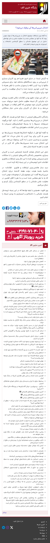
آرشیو (43, 522)
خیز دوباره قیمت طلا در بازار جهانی (32, 373)
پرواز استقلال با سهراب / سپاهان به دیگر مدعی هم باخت (25, 476)
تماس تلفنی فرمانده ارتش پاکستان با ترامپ (29, 281)
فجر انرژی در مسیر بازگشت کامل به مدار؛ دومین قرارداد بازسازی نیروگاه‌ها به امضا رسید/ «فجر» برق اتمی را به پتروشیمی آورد (23, 307)
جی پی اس (43, 203)
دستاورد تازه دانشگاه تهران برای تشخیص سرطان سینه (26, 412)
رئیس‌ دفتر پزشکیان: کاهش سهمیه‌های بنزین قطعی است (25, 298)
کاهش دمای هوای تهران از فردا (33, 261)
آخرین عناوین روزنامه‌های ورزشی (33, 395)
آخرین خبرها (41, 525)
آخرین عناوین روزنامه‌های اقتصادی (32, 392)
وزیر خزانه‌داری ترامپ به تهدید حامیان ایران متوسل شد (25, 421)
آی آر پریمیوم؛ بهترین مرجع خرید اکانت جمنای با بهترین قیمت (23, 341)
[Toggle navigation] (5, 21)
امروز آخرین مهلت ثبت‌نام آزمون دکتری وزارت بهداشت (26, 367)
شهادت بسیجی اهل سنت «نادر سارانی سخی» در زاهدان (25, 270)
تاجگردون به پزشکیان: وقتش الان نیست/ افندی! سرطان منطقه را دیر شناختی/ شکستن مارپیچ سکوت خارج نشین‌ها (23, 499)
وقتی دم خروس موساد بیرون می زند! (31, 429)
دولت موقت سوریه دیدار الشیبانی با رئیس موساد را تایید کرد (24, 415)
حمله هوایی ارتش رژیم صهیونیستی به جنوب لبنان (27, 406)
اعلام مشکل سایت (39, 539)
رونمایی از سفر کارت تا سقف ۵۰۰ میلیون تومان (28, 303)
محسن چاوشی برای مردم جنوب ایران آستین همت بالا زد (25, 409)
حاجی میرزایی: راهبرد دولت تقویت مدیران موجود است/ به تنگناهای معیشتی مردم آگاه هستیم (23, 425)
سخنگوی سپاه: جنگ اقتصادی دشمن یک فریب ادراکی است (24, 503)
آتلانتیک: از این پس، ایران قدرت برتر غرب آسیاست (27, 479)
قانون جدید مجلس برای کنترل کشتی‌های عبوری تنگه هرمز (25, 301)
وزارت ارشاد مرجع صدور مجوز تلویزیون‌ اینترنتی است (26, 465)
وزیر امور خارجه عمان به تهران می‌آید (31, 364)
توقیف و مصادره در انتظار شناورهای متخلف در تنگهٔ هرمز (25, 437)
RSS (43, 536)
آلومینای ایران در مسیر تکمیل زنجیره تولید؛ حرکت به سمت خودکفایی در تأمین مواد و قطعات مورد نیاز (23, 326)
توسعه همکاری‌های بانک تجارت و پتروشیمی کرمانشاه (26, 456)
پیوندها (42, 533)
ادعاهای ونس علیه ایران (35, 353)
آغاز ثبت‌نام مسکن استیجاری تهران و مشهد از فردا (27, 278)
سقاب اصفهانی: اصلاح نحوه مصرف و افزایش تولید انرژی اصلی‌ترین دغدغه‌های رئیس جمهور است (23, 488)
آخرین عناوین (37, 245)
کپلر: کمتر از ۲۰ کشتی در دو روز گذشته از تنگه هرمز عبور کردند (23, 350)
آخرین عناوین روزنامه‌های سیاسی (32, 398)
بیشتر (4, 512)
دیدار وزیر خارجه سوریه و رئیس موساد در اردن (28, 473)
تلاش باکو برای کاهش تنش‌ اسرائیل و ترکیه (29, 506)
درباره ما (42, 530)
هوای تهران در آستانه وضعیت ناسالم (31, 361)
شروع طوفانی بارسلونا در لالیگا (33, 418)
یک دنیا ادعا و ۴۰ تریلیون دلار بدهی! (31, 370)
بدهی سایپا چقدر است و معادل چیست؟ (30, 317)
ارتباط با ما (41, 527)
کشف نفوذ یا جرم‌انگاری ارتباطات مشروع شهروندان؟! (26, 289)
